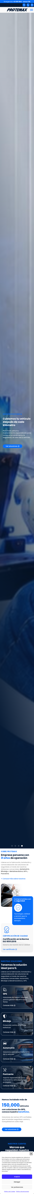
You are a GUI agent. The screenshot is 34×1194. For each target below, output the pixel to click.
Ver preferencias (17, 1187)
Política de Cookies (9, 1191)
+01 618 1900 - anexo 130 (21, 2)
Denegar (17, 1182)
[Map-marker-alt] (32, 5)
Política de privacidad (22, 1191)
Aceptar (17, 1177)
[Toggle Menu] (31, 9)
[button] (31, 1154)
